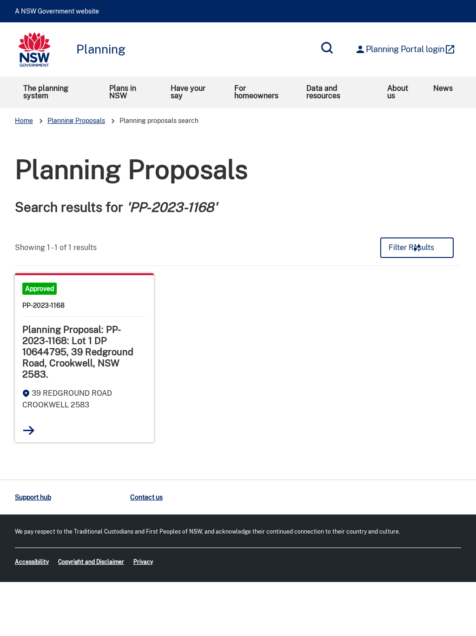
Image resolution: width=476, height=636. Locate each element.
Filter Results (411, 247)
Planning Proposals (76, 120)
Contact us (146, 497)
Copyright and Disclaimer (91, 562)
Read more (29, 430)
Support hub (33, 497)
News (443, 88)
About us (397, 92)
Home (24, 120)
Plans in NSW (122, 92)
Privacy (143, 562)
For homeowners (256, 92)
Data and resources (323, 92)
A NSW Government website (57, 11)
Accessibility (32, 562)
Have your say (188, 92)
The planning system (45, 92)
